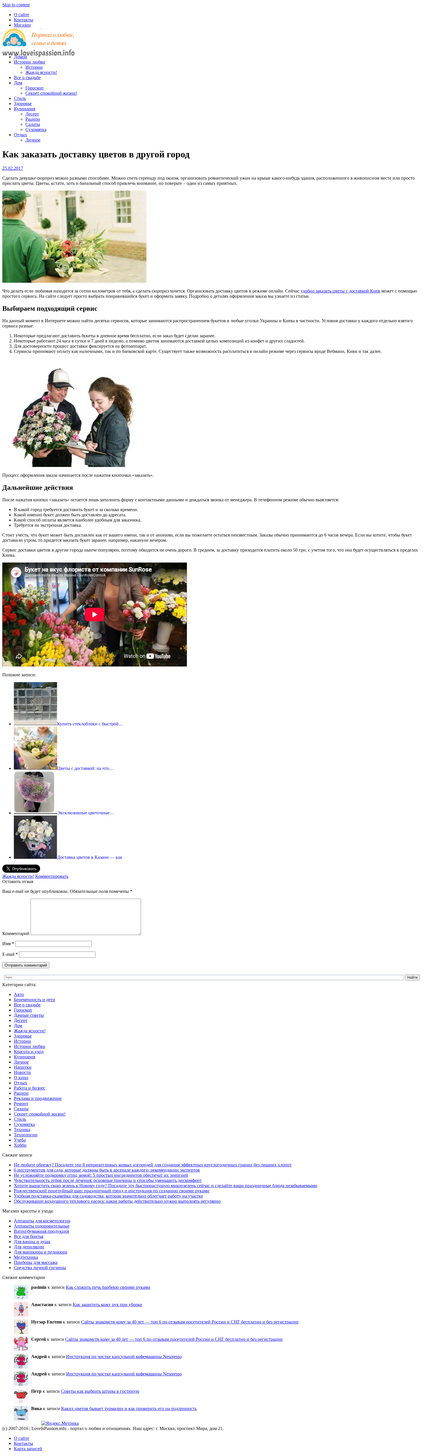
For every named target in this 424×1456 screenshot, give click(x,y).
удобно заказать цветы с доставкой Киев (340, 290)
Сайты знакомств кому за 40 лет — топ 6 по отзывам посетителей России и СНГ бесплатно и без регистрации (190, 1321)
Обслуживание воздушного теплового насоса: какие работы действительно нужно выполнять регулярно (117, 1201)
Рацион (32, 119)
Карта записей (28, 1448)
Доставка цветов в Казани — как (89, 857)
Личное (32, 139)
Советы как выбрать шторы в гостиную (100, 1391)
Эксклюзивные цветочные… (85, 812)
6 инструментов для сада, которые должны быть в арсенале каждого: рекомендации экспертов (107, 1170)
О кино (21, 1077)
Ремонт (21, 1103)
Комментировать (51, 876)
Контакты (23, 19)
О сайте (21, 14)
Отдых (20, 134)
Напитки (22, 1067)
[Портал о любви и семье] (38, 46)
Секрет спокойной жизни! (51, 93)
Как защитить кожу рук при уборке (107, 1304)
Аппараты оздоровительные (42, 1226)
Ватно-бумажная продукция (41, 1231)
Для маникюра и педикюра (40, 1252)
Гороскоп (34, 87)
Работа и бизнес (29, 1088)
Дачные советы (29, 1015)
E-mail (10, 954)
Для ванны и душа (32, 1241)
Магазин (22, 25)
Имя (8, 943)
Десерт (32, 113)
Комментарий (15, 933)
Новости (22, 1072)
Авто (19, 994)
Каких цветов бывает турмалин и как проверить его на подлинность (129, 1408)
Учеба (20, 1139)
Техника (22, 1129)
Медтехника (26, 1257)
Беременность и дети (34, 999)
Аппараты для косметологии (42, 1220)
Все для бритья (28, 1236)
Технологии (25, 1134)
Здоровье (23, 103)
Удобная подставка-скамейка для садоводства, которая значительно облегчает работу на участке (108, 1196)
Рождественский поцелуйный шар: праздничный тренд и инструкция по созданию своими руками (111, 1190)
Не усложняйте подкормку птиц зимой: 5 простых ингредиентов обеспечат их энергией (101, 1175)
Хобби (20, 1145)
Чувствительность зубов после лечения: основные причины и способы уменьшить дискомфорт (108, 1180)
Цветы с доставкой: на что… (85, 768)
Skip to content (16, 4)
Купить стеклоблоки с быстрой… (90, 723)
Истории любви (29, 61)
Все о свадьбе (27, 77)
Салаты (32, 124)
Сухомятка (35, 129)
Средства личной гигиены (40, 1267)
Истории (34, 67)
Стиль (20, 98)
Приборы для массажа (35, 1262)
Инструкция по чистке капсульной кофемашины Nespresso (124, 1356)
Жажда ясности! (41, 72)
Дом (18, 82)
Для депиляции (29, 1246)
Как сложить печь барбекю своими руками (108, 1287)
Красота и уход (29, 1051)
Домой (20, 56)
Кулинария (24, 108)
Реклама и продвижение (38, 1098)
